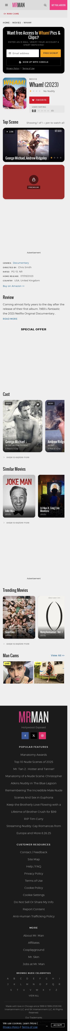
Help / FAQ (33, 866)
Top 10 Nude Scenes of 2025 (33, 762)
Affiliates (33, 942)
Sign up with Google (35, 62)
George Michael (15, 158)
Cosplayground (33, 950)
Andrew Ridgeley (36, 158)
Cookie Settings (34, 895)
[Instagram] (42, 735)
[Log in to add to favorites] (38, 404)
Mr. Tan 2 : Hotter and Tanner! (33, 769)
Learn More (29, 1023)
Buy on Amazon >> (13, 286)
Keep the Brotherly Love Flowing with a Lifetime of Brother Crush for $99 (34, 808)
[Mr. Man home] (18, 5)
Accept (57, 1025)
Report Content (34, 909)
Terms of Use (28, 68)
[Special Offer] (33, 359)
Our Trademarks (33, 1017)
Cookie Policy (33, 888)
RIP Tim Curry (33, 819)
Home (6, 22)
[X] (33, 735)
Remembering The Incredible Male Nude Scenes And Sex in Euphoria (33, 794)
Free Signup (50, 53)
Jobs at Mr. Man (34, 964)
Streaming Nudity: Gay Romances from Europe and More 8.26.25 (33, 829)
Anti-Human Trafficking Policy (34, 916)
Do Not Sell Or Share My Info (33, 902)
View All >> (57, 655)
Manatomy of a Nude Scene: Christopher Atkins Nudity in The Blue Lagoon (33, 779)
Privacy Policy (12, 68)
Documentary (21, 262)
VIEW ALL (34, 995)
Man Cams (13, 13)
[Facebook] (25, 735)
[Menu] (6, 5)
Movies (16, 22)
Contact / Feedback (33, 852)
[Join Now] (58, 5)
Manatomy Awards (33, 754)
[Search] (45, 5)
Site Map (34, 859)
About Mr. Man (33, 935)
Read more (10, 318)
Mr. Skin (33, 957)
